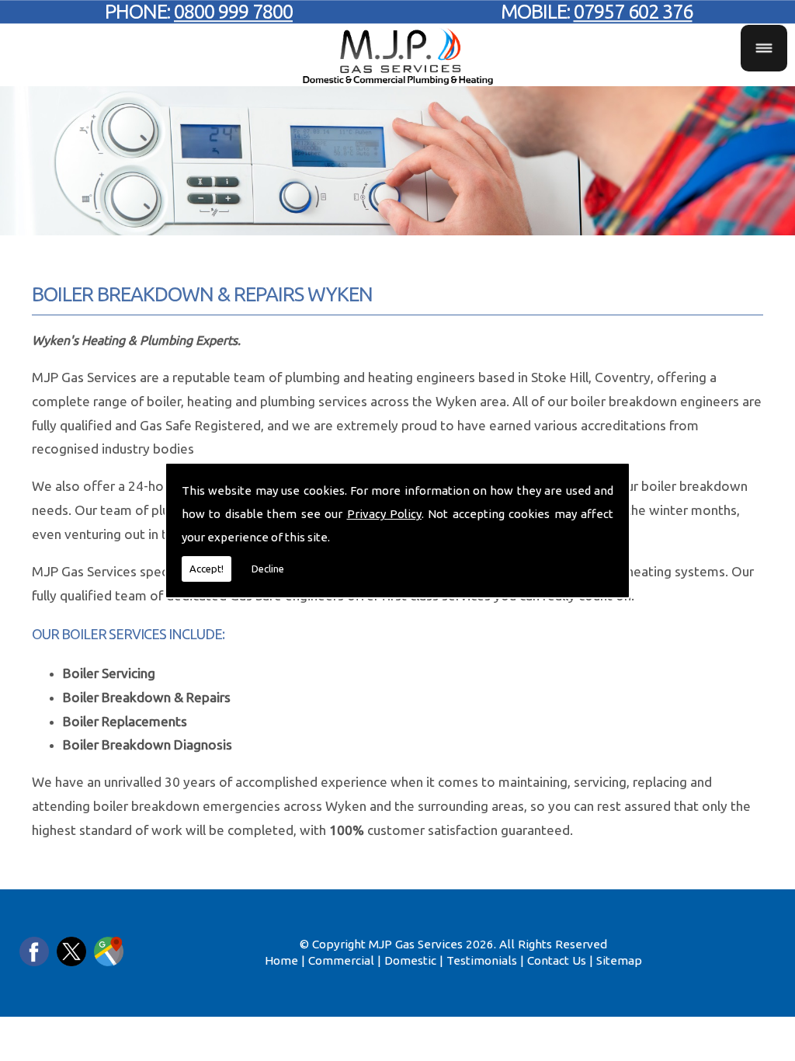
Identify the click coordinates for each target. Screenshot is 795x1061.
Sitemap (619, 960)
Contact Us (556, 960)
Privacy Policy (384, 513)
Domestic (410, 960)
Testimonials (481, 960)
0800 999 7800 (233, 11)
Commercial (341, 960)
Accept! (206, 568)
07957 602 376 (633, 11)
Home (281, 960)
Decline (268, 568)
